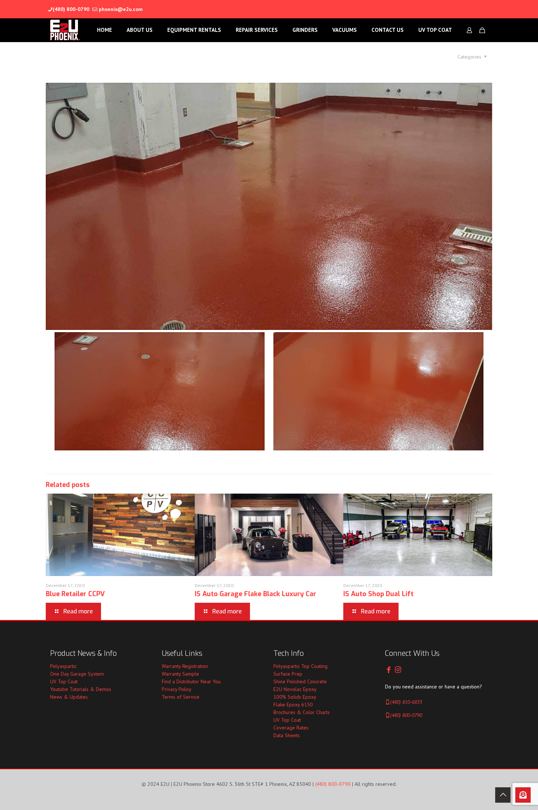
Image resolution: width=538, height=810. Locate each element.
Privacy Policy (176, 689)
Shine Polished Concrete (300, 681)
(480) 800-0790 (71, 9)
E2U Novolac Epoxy (295, 689)
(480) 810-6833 (406, 702)
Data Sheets (286, 735)
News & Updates (69, 697)
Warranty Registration (185, 666)
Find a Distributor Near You (191, 681)
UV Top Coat (64, 681)
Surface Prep (287, 673)
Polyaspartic (63, 666)
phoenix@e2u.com (121, 9)
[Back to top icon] (503, 795)
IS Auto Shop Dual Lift (378, 594)
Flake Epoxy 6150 (293, 704)
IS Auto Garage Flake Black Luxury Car (255, 594)
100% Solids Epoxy (294, 697)
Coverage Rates (291, 727)
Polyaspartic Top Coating (300, 666)
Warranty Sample (180, 673)
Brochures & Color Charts (301, 712)
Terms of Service (180, 697)
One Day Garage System (77, 673)
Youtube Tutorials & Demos (80, 689)
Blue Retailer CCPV (75, 594)
